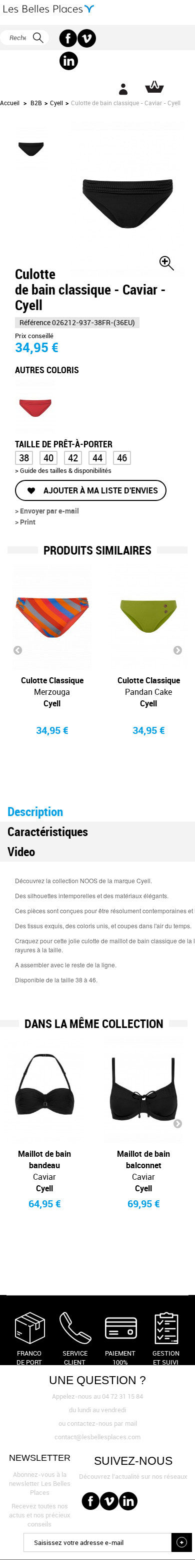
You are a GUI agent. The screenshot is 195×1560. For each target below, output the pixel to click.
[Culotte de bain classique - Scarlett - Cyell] (35, 405)
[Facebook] (68, 38)
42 (73, 457)
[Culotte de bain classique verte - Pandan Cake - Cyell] (148, 616)
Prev (17, 650)
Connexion (123, 89)
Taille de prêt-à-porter (64, 443)
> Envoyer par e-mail (47, 510)
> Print (25, 522)
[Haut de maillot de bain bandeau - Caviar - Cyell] (44, 1089)
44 (97, 457)
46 (122, 457)
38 (24, 457)
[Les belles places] (49, 9)
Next (177, 650)
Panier (154, 87)
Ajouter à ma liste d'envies (100, 490)
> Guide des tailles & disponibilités (63, 470)
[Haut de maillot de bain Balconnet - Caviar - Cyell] (143, 1089)
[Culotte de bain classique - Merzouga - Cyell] (52, 616)
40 (49, 457)
